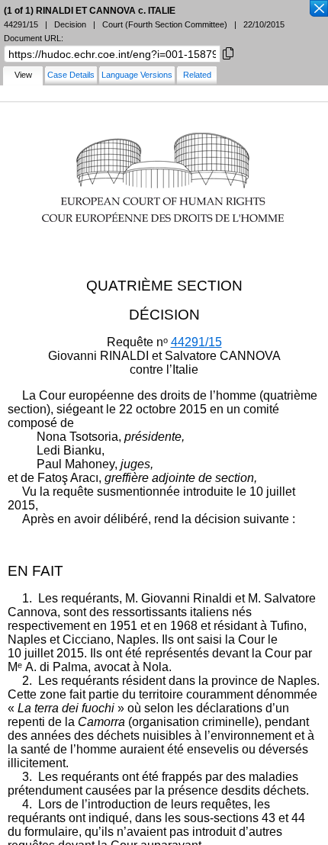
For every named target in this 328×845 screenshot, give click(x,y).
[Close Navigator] (318, 9)
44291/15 (196, 342)
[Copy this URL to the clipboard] (228, 52)
